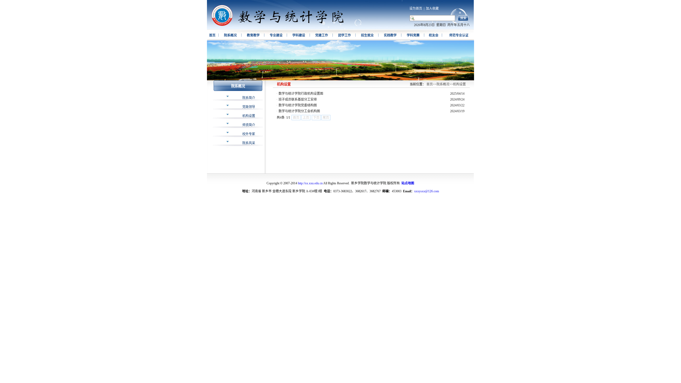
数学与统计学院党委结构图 (298, 105)
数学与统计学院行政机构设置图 (301, 93)
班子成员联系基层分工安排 (298, 99)
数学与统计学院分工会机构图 (299, 111)
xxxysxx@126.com (426, 191)
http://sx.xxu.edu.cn (310, 183)
